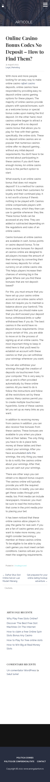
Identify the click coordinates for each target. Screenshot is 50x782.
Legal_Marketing (13, 67)
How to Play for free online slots (25, 640)
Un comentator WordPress (21, 670)
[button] (46, 4)
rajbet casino (28, 83)
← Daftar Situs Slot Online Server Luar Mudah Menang (12, 578)
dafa (28, 453)
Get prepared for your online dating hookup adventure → (37, 578)
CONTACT (41, 761)
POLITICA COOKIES (25, 758)
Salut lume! (13, 674)
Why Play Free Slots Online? (22, 618)
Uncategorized (20, 566)
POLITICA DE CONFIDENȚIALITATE (19, 761)
